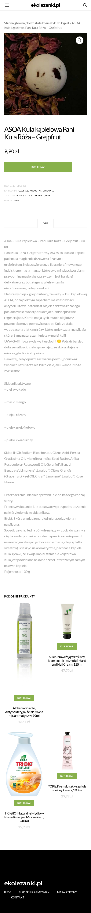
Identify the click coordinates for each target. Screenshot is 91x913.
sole (47, 195)
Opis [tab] (45, 223)
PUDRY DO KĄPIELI (34, 195)
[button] (79, 40)
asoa (16, 200)
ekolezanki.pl (45, 5)
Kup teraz (38, 167)
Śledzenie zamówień (34, 892)
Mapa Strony (67, 892)
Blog (8, 892)
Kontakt (17, 897)
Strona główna (14, 23)
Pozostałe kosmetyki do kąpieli (48, 23)
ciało (20, 195)
